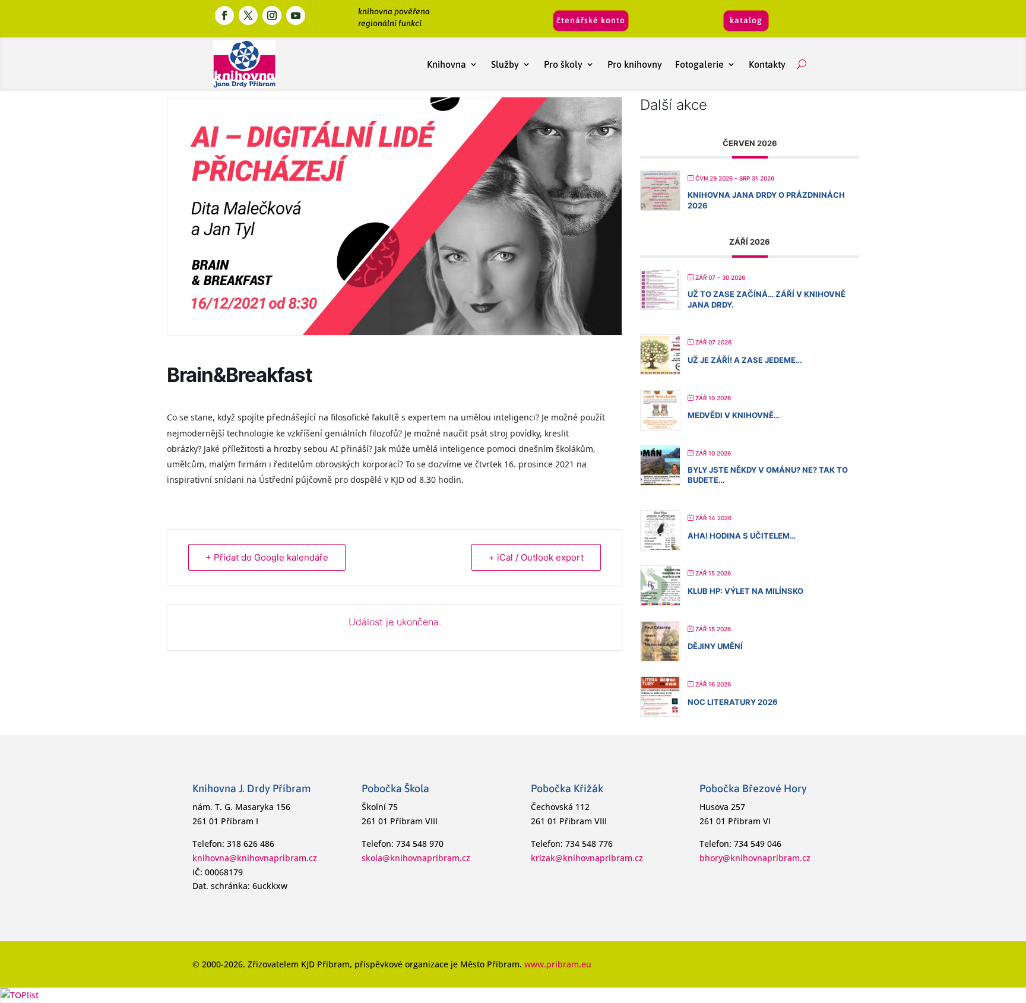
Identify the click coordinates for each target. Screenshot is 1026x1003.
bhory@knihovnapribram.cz (754, 857)
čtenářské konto (590, 20)
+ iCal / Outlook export (536, 557)
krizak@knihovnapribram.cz (587, 857)
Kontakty (769, 64)
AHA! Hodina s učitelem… (742, 535)
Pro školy (563, 64)
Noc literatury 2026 (733, 702)
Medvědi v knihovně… (734, 415)
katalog (746, 20)
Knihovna (446, 64)
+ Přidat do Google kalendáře (266, 557)
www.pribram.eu (557, 964)
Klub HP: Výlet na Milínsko (745, 591)
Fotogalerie (699, 64)
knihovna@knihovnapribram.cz (254, 857)
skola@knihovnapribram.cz (416, 857)
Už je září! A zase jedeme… (745, 360)
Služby (505, 64)
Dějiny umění (715, 646)
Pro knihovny (634, 64)
